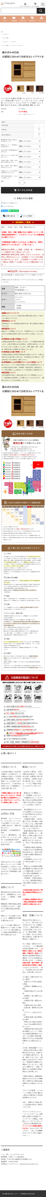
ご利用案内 (14, 20)
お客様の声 (32, 20)
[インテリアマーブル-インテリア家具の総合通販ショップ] (8, 4)
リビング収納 (5, 38)
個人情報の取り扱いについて (10, 1193)
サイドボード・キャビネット (17, 45)
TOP (4, 20)
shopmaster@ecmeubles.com (29, 1164)
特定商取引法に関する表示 (28, 1193)
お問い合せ (23, 20)
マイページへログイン (25, 6)
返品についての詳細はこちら (10, 203)
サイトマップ (41, 20)
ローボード (13, 41)
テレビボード (5, 34)
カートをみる (35, 6)
